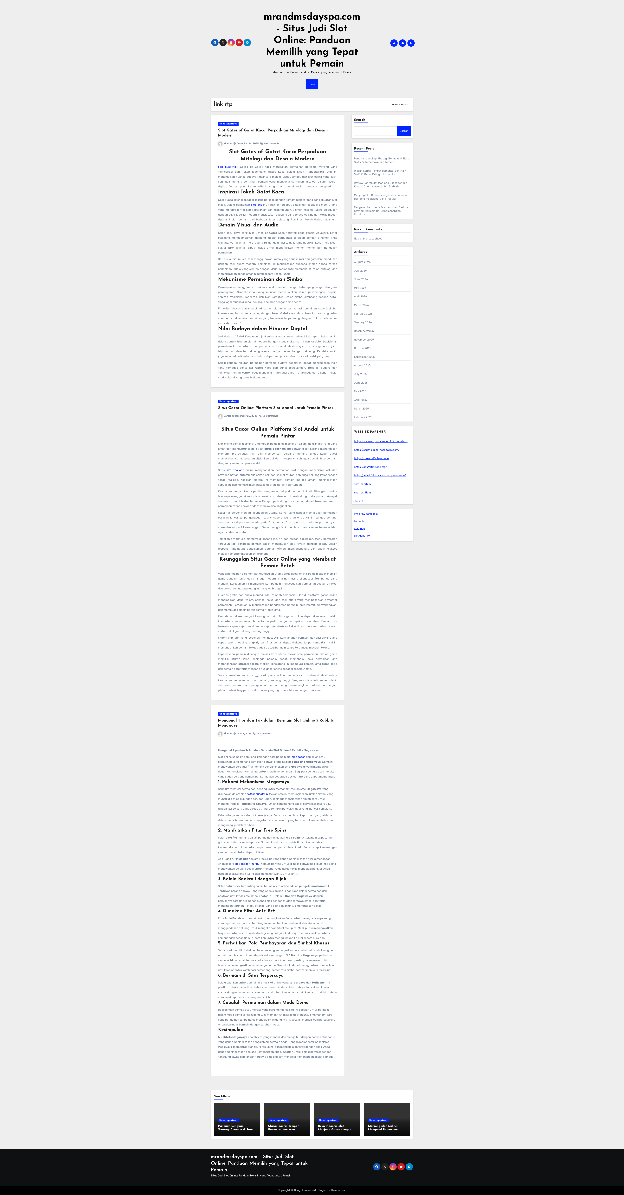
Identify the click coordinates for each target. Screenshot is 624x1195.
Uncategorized (228, 123)
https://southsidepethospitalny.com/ (376, 449)
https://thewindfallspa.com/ (371, 458)
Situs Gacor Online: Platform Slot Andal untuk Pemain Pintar (275, 408)
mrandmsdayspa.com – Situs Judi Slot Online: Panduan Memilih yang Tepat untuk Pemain (259, 1163)
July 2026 (360, 270)
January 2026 (363, 322)
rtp (257, 675)
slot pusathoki (228, 166)
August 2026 (362, 262)
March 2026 (361, 305)
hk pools (359, 521)
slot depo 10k (362, 535)
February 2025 (363, 417)
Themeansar (338, 1190)
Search (359, 120)
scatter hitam (362, 484)
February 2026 (363, 313)
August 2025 (362, 365)
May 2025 (360, 391)
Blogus (322, 1190)
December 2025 (364, 331)
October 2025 (362, 348)
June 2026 (361, 279)
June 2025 (361, 382)
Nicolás (228, 143)
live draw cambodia (366, 513)
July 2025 (360, 374)
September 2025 (364, 356)
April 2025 (360, 400)
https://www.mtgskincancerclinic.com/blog (381, 441)
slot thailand (235, 470)
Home (312, 84)
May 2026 (360, 287)
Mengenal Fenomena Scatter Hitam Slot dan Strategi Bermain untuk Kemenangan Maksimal (382, 211)
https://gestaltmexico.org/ (370, 467)
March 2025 (361, 408)
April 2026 (360, 296)
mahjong (359, 528)
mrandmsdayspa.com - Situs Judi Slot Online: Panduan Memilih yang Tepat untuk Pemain (312, 40)
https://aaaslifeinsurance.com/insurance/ (380, 475)
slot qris (256, 204)
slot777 (358, 501)
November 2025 (364, 339)
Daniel (227, 416)
